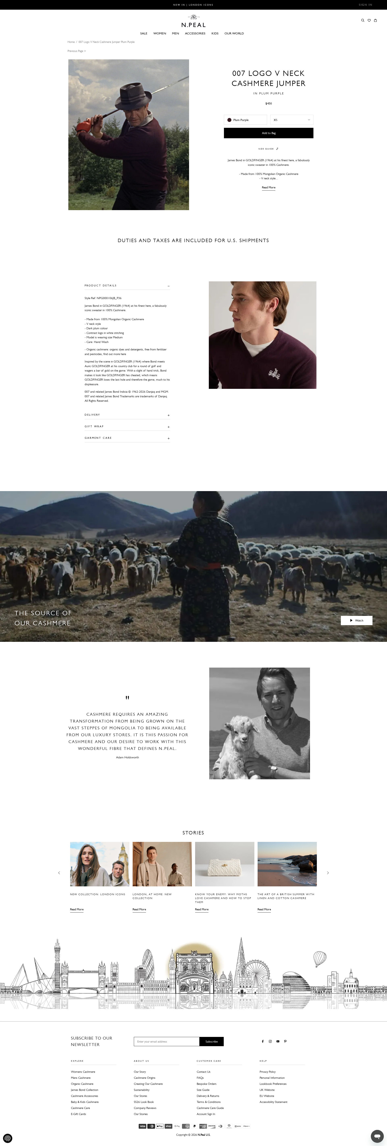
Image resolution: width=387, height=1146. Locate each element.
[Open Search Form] (362, 20)
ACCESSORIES (195, 33)
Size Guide (203, 1090)
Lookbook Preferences (273, 1084)
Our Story (140, 1072)
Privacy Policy (268, 1072)
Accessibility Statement (273, 1102)
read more (268, 187)
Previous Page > (77, 51)
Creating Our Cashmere (148, 1084)
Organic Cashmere (82, 1084)
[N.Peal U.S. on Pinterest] (286, 1042)
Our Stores (140, 1096)
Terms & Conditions (209, 1102)
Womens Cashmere (83, 1072)
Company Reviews (145, 1108)
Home (71, 41)
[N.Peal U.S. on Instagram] (271, 1042)
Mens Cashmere (81, 1078)
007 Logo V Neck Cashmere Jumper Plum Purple (107, 41)
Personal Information (272, 1078)
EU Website (267, 1096)
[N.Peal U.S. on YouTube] (278, 1042)
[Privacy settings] (7, 1138)
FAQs (200, 1078)
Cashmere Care (80, 1108)
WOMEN (159, 33)
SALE (143, 33)
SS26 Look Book (144, 1102)
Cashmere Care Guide (210, 1108)
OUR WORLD (234, 33)
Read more (76, 909)
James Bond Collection (84, 1090)
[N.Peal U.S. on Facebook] (263, 1042)
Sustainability (141, 1090)
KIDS (214, 33)
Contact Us (203, 1072)
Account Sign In (206, 1114)
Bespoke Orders (206, 1084)
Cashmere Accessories (84, 1096)
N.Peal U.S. (204, 1134)
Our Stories (141, 1114)
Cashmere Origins (144, 1078)
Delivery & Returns (208, 1096)
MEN (175, 33)
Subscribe (212, 1041)
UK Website (267, 1090)
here (123, 354)
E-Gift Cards (78, 1114)
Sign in (365, 4)
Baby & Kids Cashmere (85, 1102)
